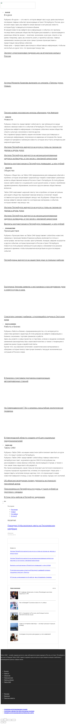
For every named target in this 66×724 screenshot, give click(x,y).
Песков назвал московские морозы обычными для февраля (31, 112)
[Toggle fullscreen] (9, 720)
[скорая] (18, 282)
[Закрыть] (2, 720)
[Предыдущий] (2, 722)
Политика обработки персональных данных (19, 711)
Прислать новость (9, 698)
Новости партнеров (33, 588)
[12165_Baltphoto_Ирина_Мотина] (18, 403)
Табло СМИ (8, 445)
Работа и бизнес (10, 324)
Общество (8, 168)
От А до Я (14, 516)
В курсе (7, 12)
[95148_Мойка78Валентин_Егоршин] (18, 312)
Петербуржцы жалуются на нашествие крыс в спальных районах (34, 260)
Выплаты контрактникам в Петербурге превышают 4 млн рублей (34, 163)
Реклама (6, 694)
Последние (14, 509)
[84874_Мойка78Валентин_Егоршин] (18, 108)
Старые (13, 512)
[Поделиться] (5, 719)
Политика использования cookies (15, 709)
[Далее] (5, 722)
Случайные (14, 514)
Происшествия (10, 228)
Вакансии (7, 696)
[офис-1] (18, 433)
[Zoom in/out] (14, 720)
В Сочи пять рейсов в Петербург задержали (24, 497)
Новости (8, 117)
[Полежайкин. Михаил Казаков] (18, 78)
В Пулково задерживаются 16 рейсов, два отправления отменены (31, 577)
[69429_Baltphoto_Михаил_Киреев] (18, 373)
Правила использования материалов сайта (19, 713)
